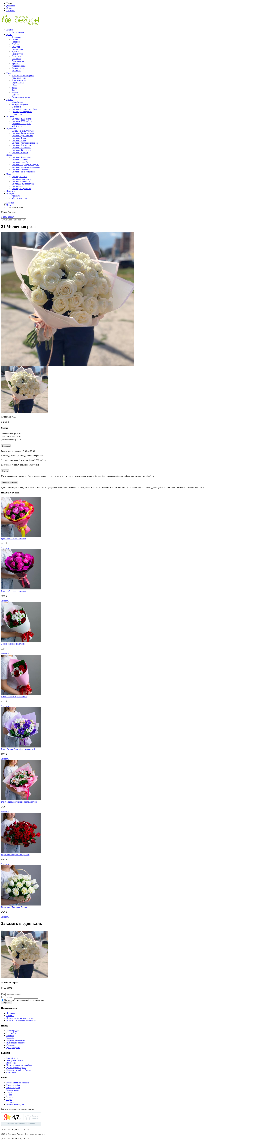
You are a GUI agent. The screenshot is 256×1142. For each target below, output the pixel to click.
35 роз (14, 90)
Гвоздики (16, 42)
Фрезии (15, 51)
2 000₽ (4, 217)
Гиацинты (16, 58)
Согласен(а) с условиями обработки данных (24, 1000)
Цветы (9, 34)
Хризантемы (17, 49)
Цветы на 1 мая (19, 138)
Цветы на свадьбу (20, 162)
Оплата (9, 8)
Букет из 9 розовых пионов (13, 538)
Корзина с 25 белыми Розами (14, 907)
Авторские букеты (20, 104)
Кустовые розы (18, 66)
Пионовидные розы (21, 97)
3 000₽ (11, 217)
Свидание (10, 1045)
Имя (3, 994)
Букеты (9, 99)
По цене (10, 116)
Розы (8, 73)
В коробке (16, 107)
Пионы (15, 39)
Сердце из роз (18, 83)
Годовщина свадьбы (15, 1040)
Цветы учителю (19, 186)
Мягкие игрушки (19, 198)
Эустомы (16, 63)
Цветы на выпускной (21, 148)
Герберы (15, 44)
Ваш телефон (7, 997)
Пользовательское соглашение (20, 1018)
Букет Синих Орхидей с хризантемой (18, 749)
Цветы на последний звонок (25, 143)
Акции (9, 30)
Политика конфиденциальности (21, 1020)
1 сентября (11, 1033)
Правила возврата (9, 482)
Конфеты (16, 196)
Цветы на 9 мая (19, 140)
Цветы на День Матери (22, 135)
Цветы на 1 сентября (21, 157)
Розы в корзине (19, 80)
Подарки (10, 193)
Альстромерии (18, 61)
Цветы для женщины (21, 179)
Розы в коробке (19, 78)
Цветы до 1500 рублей (22, 119)
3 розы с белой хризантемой (14, 696)
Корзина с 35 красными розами (15, 854)
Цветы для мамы (19, 176)
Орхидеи (16, 46)
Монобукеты (17, 102)
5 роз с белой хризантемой (13, 644)
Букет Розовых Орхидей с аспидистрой (19, 802)
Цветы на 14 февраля (21, 150)
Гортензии (16, 56)
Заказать (5, 548)
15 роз (14, 85)
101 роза (15, 95)
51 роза (15, 92)
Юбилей (10, 1035)
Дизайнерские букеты (22, 111)
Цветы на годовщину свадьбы (25, 164)
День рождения (13, 1047)
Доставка (10, 6)
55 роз (9, 1099)
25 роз (14, 87)
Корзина (10, 1015)
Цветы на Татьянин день (23, 133)
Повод (9, 155)
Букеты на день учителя (22, 131)
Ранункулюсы (18, 68)
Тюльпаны (16, 37)
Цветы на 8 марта (20, 152)
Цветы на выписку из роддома (26, 167)
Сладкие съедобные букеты (18, 1070)
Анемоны (16, 71)
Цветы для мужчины (21, 188)
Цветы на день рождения (23, 172)
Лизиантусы (17, 54)
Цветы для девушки (21, 181)
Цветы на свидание (20, 169)
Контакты (10, 10)
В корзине (11, 191)
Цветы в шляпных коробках (24, 109)
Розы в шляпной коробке (23, 75)
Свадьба (10, 1038)
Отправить (6, 1003)
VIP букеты (17, 126)
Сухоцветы (17, 114)
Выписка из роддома (15, 1043)
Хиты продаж (18, 32)
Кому (8, 174)
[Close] (2, 930)
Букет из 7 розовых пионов (13, 591)
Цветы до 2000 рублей (22, 121)
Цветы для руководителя (23, 184)
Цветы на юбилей (20, 160)
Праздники (11, 128)
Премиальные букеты (21, 123)
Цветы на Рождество (21, 145)
